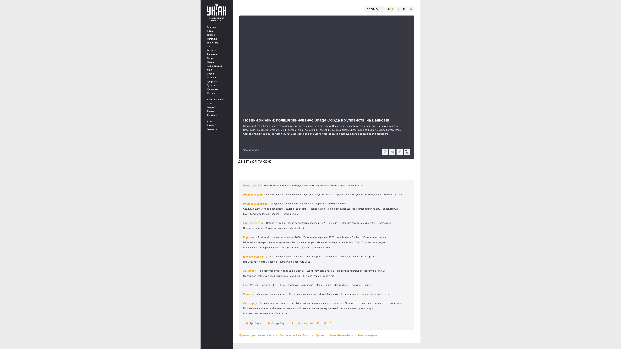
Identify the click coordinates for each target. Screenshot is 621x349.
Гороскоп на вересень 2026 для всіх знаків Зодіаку (332, 237)
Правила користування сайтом (256, 335)
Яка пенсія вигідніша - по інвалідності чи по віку (353, 208)
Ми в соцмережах (368, 335)
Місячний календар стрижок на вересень (266, 242)
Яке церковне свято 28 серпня (287, 256)
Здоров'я (212, 81)
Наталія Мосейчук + (275, 185)
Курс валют (306, 203)
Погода (211, 93)
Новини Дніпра (373, 194)
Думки (210, 111)
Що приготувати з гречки (320, 270)
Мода (319, 285)
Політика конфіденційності (294, 335)
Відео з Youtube (215, 99)
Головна (211, 27)
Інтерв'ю (211, 107)
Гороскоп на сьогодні (375, 237)
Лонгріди (212, 115)
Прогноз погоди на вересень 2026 (307, 223)
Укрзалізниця (390, 208)
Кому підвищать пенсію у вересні (261, 213)
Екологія (211, 50)
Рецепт (254, 285)
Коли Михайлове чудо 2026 (295, 261)
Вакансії (211, 125)
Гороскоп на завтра (303, 242)
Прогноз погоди (253, 223)
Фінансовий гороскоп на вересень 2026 (309, 247)
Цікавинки (212, 89)
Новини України (253, 194)
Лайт (209, 70)
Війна (210, 31)
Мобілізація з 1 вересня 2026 (347, 185)
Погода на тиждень (276, 228)
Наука (210, 62)
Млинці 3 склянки (328, 294)
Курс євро (292, 203)
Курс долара (276, 203)
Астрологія (307, 285)
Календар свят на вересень (322, 256)
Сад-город (250, 303)
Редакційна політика (341, 335)
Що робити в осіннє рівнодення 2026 (263, 247)
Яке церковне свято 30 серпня (260, 261)
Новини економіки (255, 203)
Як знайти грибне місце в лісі (318, 276)
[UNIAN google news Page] (311, 323)
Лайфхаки (249, 270)
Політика (212, 38)
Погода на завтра (253, 228)
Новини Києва (293, 194)
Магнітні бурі (297, 228)
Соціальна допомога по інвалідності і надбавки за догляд (274, 208)
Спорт (210, 58)
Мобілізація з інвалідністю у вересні (308, 185)
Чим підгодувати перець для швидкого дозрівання (373, 303)
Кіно (282, 285)
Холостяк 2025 (269, 285)
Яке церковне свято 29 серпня (357, 256)
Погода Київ (384, 223)
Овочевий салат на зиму (302, 294)
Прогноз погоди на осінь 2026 (358, 223)
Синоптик (334, 223)
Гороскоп (249, 237)
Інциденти (212, 77)
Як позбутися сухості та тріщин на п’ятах (281, 270)
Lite (245, 285)
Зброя (210, 73)
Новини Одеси (354, 194)
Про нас (320, 335)
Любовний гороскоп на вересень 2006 (279, 237)
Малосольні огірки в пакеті (271, 294)
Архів (210, 121)
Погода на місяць (276, 223)
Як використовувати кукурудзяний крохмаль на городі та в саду (335, 308)
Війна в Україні (252, 185)
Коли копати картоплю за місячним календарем (269, 308)
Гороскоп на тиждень (374, 242)
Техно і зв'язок (215, 66)
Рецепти (248, 294)
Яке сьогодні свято (255, 256)
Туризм (211, 85)
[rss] (331, 323)
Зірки (367, 285)
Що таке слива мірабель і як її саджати (265, 313)
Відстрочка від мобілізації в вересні (323, 194)
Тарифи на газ (317, 208)
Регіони (211, 54)
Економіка (212, 42)
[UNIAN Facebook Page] (292, 323)
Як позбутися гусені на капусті (277, 303)
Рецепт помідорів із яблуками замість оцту (365, 294)
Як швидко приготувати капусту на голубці (361, 270)
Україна (211, 35)
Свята (328, 285)
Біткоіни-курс (290, 213)
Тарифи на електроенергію (330, 203)
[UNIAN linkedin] (305, 323)
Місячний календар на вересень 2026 (338, 242)
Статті (210, 103)
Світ (209, 46)
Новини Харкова (393, 194)
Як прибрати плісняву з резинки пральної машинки (271, 276)
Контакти (212, 129)
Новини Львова (274, 194)
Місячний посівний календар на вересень (319, 303)
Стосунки (356, 285)
